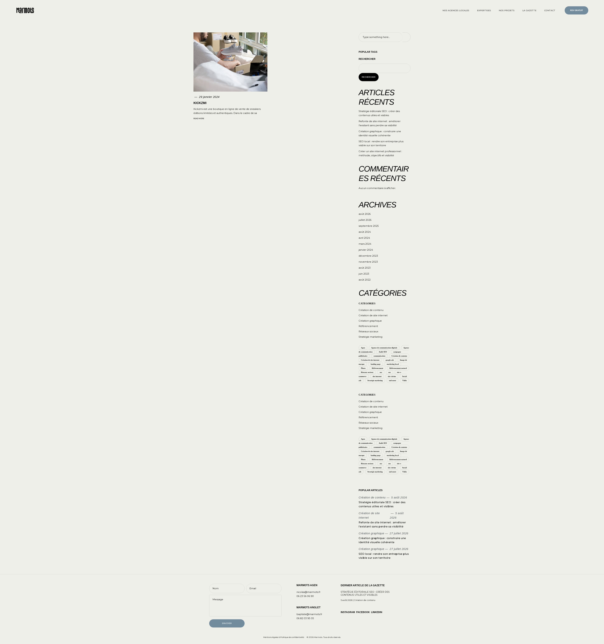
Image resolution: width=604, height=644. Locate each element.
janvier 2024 (366, 249)
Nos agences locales (455, 10)
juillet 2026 (365, 219)
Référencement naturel (398, 368)
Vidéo (404, 380)
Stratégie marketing (370, 336)
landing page (375, 364)
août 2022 (365, 279)
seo (389, 372)
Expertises (484, 10)
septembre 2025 (369, 225)
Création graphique (370, 320)
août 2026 (365, 213)
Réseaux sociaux (368, 331)
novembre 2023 (368, 261)
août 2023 (365, 267)
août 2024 (365, 231)
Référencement (368, 326)
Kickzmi (200, 103)
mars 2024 (365, 243)
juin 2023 (364, 273)
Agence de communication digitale (384, 348)
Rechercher (367, 59)
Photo (363, 368)
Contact (549, 10)
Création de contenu (371, 310)
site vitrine (392, 376)
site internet (377, 376)
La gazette (529, 10)
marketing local (393, 364)
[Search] (407, 37)
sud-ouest (392, 380)
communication (379, 356)
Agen (363, 348)
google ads (390, 360)
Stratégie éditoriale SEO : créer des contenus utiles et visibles (365, 593)
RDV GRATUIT (576, 10)
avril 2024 (364, 237)
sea (381, 372)
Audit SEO (383, 352)
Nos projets (507, 10)
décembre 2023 (368, 255)
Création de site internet (373, 315)
